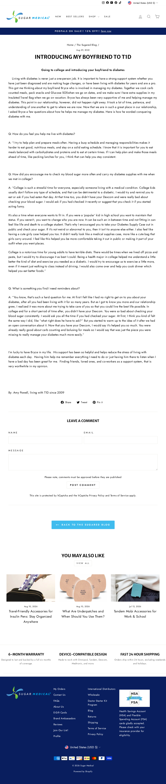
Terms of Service (119, 495)
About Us (58, 707)
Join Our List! (60, 730)
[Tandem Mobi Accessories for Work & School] (135, 588)
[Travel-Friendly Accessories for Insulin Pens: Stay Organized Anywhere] (30, 588)
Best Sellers (75, 16)
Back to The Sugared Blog (85, 524)
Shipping (93, 722)
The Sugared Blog (87, 45)
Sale (107, 16)
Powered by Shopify (83, 771)
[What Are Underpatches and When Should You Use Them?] (83, 588)
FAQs (56, 701)
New (58, 16)
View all (83, 563)
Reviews (57, 724)
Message (16, 450)
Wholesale (94, 695)
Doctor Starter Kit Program (97, 703)
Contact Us (59, 695)
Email (89, 432)
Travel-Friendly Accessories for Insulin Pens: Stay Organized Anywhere (31, 616)
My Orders (59, 689)
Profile (57, 736)
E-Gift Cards (60, 712)
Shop (93, 16)
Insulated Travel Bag (21, 97)
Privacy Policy (96, 495)
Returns (92, 716)
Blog (90, 710)
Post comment (83, 485)
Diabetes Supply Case (131, 224)
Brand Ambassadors (64, 718)
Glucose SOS (59, 93)
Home (70, 45)
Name (13, 432)
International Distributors (101, 689)
